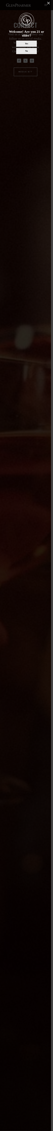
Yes (26, 43)
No (26, 51)
